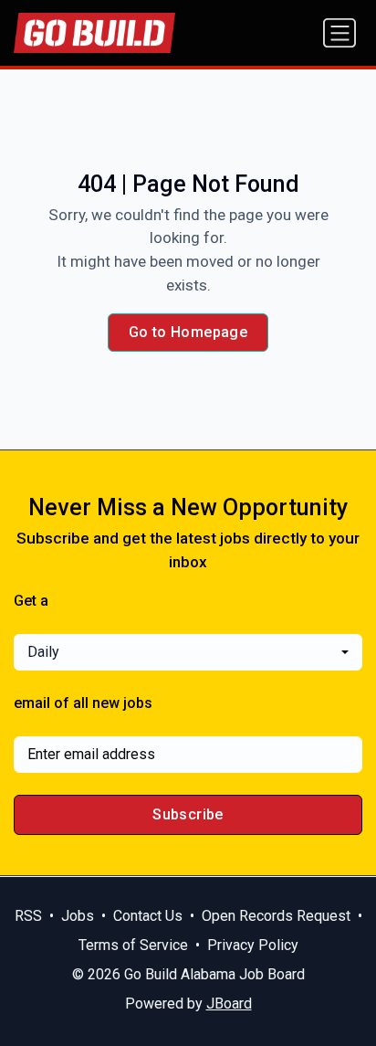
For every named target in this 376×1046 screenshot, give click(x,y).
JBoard (229, 1003)
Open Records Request (276, 915)
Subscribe (188, 814)
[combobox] (188, 652)
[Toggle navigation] (339, 33)
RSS (28, 915)
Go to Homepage (188, 332)
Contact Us (148, 915)
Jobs (77, 915)
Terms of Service (133, 945)
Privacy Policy (252, 945)
